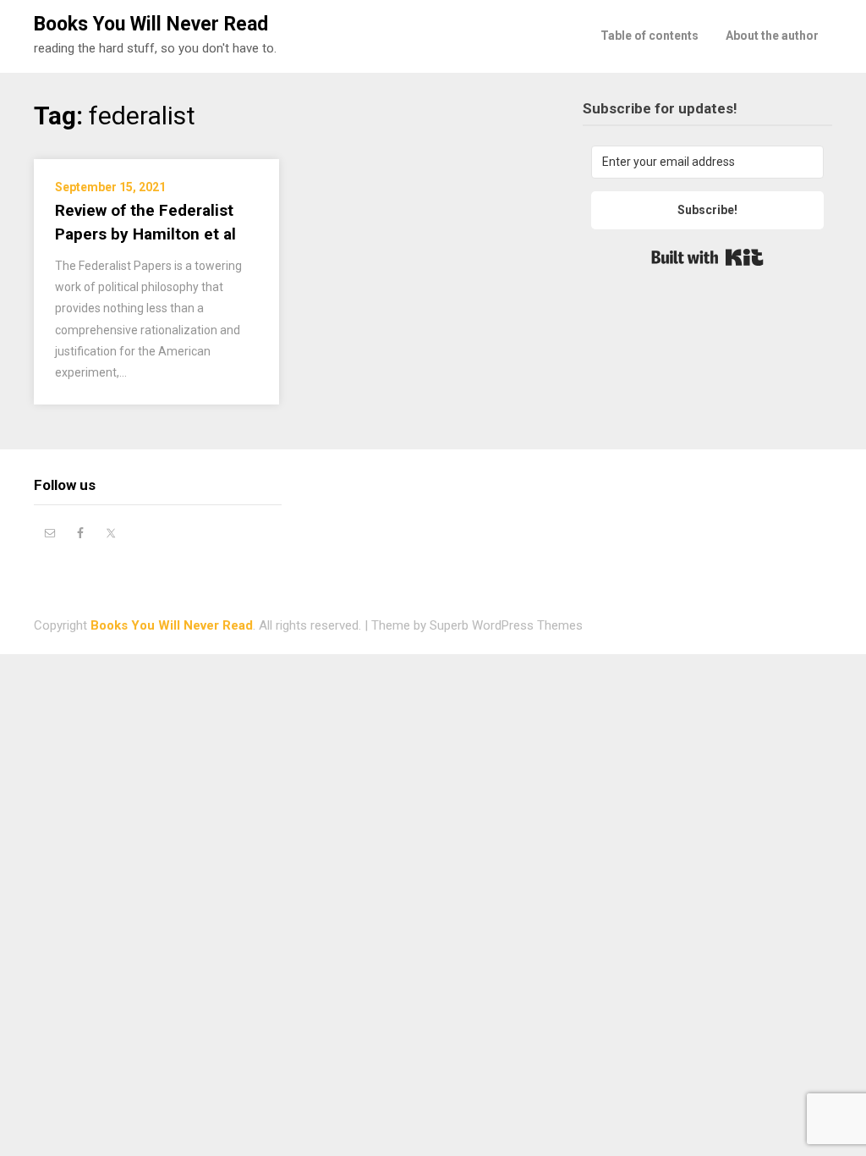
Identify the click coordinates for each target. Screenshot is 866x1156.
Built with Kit (707, 257)
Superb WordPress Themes (506, 625)
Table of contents (649, 35)
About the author (772, 35)
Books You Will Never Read (151, 24)
